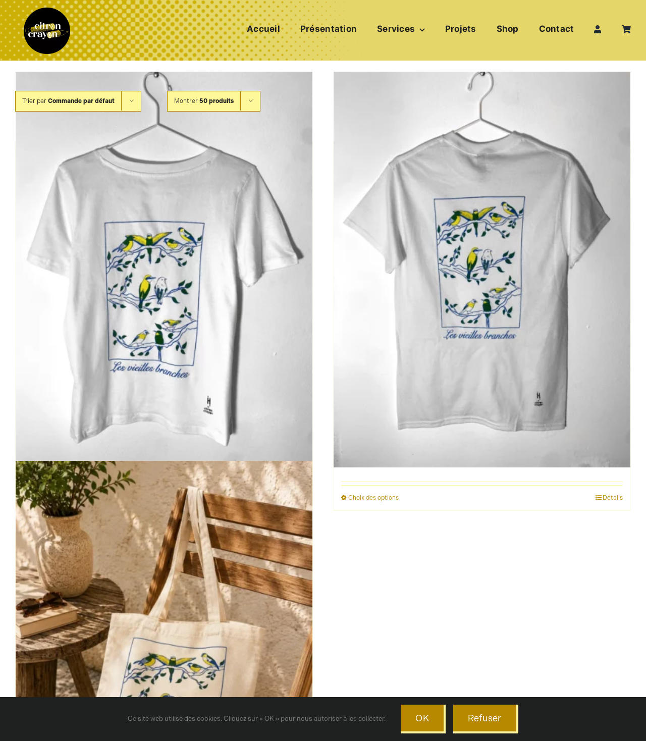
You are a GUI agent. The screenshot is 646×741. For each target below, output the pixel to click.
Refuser (485, 718)
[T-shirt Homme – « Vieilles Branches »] (482, 269)
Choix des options (373, 497)
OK (422, 718)
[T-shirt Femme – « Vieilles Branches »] (164, 269)
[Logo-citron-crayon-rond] (47, 10)
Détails (613, 497)
